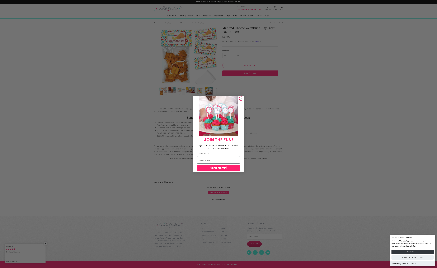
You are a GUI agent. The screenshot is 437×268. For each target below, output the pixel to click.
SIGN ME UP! (218, 167)
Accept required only (412, 257)
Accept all (412, 252)
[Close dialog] (241, 99)
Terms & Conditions (409, 264)
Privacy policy (396, 264)
